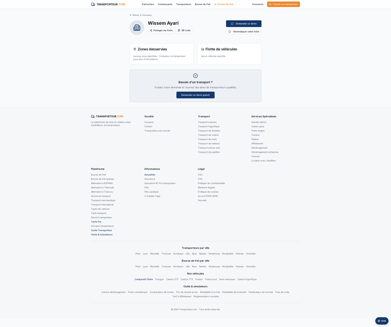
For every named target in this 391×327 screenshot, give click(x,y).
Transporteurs (183, 4)
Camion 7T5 (187, 279)
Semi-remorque (227, 279)
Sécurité (202, 200)
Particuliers (148, 4)
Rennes (240, 253)
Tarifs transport (98, 213)
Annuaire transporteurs (102, 226)
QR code (185, 30)
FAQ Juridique (151, 191)
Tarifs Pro (96, 221)
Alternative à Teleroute (102, 187)
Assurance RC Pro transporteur (160, 183)
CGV (200, 179)
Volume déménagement (114, 292)
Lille (188, 253)
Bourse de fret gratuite (102, 179)
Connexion (257, 4)
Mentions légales (206, 187)
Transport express (207, 122)
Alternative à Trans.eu (102, 191)
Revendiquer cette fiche (246, 31)
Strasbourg (214, 253)
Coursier (255, 156)
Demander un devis (246, 23)
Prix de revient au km (187, 292)
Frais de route (282, 292)
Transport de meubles (209, 130)
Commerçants (165, 4)
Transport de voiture (208, 135)
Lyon (145, 253)
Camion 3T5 (172, 279)
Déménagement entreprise (264, 152)
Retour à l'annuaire (142, 15)
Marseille (154, 253)
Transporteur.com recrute (157, 130)
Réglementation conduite (206, 296)
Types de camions (100, 209)
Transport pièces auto (209, 147)
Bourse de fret (98, 174)
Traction (255, 135)
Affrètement (257, 143)
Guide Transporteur (101, 230)
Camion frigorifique (247, 279)
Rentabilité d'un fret (210, 292)
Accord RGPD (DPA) (208, 196)
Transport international (102, 204)
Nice (194, 253)
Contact (148, 126)
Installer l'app (153, 196)
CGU (200, 174)
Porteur (199, 279)
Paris (138, 253)
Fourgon (159, 279)
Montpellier (228, 253)
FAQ (146, 187)
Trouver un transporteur (285, 4)
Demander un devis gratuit (195, 95)
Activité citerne (258, 122)
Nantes (202, 253)
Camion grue (257, 126)
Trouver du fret (225, 4)
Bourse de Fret (202, 4)
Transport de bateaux (209, 143)
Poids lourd (211, 279)
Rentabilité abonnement (234, 292)
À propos (149, 122)
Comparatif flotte (144, 279)
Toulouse (166, 253)
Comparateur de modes (162, 292)
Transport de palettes (209, 152)
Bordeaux (178, 253)
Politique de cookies (208, 191)
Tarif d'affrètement (181, 296)
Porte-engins (258, 130)
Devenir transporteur (101, 217)
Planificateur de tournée (261, 292)
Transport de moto (207, 139)
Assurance (149, 179)
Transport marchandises (103, 200)
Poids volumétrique (137, 292)
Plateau (255, 139)
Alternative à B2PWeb (102, 183)
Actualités (149, 174)
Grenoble (251, 253)
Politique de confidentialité (211, 183)
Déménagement (259, 147)
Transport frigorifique (208, 126)
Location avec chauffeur (263, 160)
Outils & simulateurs (102, 234)
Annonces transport (101, 196)
